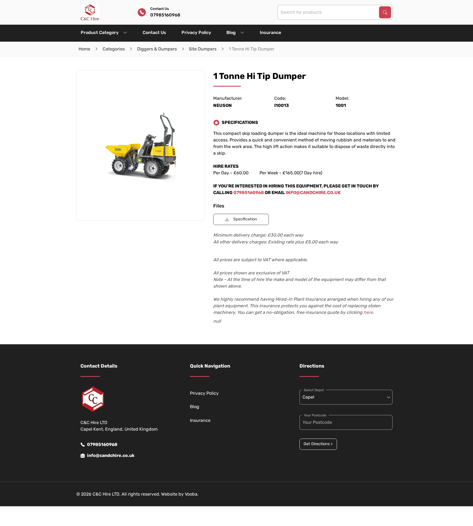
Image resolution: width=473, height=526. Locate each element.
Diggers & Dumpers (157, 49)
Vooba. (191, 494)
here (368, 312)
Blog (231, 32)
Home (84, 49)
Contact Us (154, 32)
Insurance (270, 32)
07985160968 (102, 444)
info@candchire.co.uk (110, 455)
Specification (245, 219)
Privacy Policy (196, 32)
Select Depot (314, 390)
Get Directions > (318, 444)
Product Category (100, 32)
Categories (114, 49)
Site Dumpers (203, 49)
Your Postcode (315, 415)
